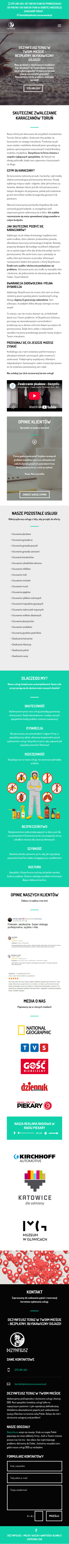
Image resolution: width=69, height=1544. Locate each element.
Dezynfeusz (12, 1432)
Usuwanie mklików (21, 568)
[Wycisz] (45, 1133)
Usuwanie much (20, 586)
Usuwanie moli (19, 574)
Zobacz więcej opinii (35, 494)
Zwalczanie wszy (20, 656)
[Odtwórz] (14, 1133)
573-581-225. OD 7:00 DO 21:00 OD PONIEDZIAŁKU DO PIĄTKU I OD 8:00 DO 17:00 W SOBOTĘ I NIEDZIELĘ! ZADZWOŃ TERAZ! (34, 7)
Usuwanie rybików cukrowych (26, 598)
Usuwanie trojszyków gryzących (27, 603)
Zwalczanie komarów (22, 638)
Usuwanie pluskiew (21, 534)
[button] (53, 1260)
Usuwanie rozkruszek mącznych (28, 609)
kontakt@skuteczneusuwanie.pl (30, 1384)
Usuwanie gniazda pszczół (25, 545)
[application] (34, 1133)
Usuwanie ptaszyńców (23, 621)
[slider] (52, 1133)
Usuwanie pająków (21, 592)
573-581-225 (33, 88)
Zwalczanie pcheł (20, 650)
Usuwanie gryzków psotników (26, 632)
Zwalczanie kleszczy (21, 644)
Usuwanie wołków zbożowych (26, 615)
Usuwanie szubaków (22, 626)
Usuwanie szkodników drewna (27, 563)
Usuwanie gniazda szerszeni (26, 551)
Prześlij (54, 1516)
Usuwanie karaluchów (23, 557)
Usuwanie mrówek (21, 580)
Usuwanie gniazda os (22, 539)
